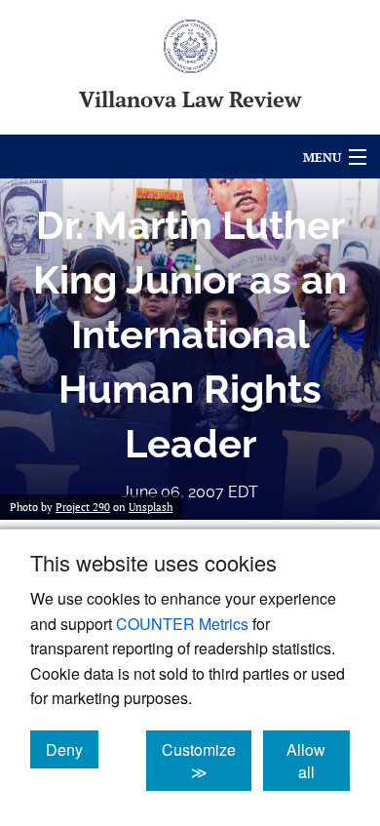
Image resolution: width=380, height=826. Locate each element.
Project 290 (83, 507)
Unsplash (150, 507)
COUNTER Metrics (182, 623)
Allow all (318, 760)
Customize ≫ (206, 760)
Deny (72, 749)
